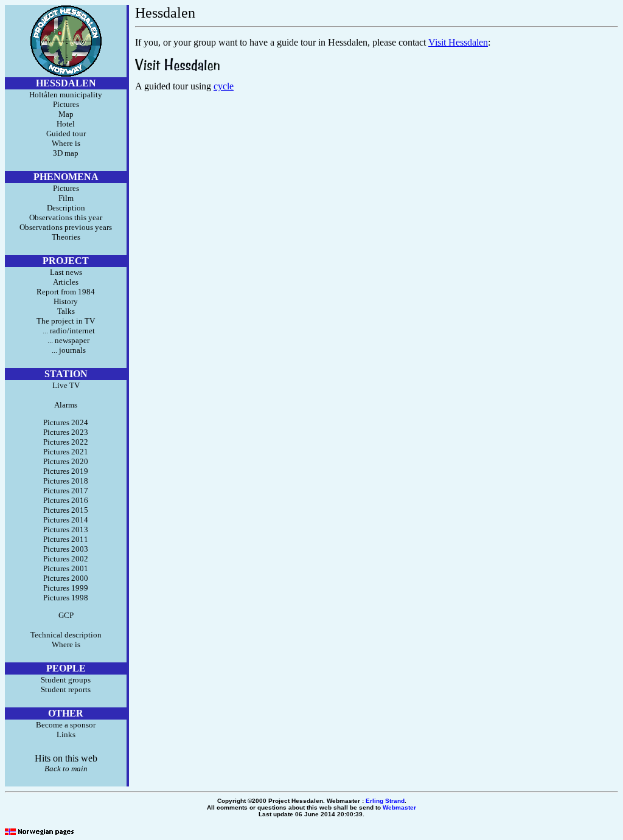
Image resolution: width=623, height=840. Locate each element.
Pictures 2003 (65, 549)
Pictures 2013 (65, 529)
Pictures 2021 (65, 451)
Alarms (65, 404)
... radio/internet (66, 330)
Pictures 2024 (65, 422)
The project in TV (66, 320)
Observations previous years (65, 227)
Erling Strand (385, 800)
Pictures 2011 (65, 539)
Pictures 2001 (65, 568)
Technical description (66, 634)
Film (66, 198)
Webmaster (399, 807)
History (66, 301)
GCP (66, 615)
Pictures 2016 (65, 500)
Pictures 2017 (65, 490)
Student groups (66, 679)
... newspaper (65, 340)
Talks (66, 311)
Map (66, 114)
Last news (66, 272)
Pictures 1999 (65, 587)
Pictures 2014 (65, 519)
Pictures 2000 (65, 578)
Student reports (66, 689)
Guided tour (66, 133)
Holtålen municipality (65, 94)
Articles (65, 281)
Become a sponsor (66, 724)
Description (66, 207)
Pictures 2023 (65, 432)
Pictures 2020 (65, 461)
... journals (66, 350)
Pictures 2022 (65, 441)
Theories (66, 236)
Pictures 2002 (65, 558)
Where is (66, 143)
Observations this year (65, 217)
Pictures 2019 (65, 471)
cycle (224, 86)
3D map (65, 153)
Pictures (66, 104)
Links (66, 734)
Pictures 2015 (65, 510)
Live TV (66, 385)
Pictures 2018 (65, 480)
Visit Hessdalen (458, 42)
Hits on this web (66, 758)
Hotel (66, 123)
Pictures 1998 (65, 597)
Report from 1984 (66, 291)
